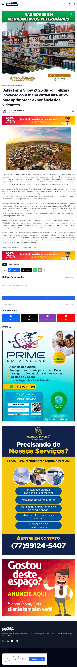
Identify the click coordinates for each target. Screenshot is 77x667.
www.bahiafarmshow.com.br (13, 235)
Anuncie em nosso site (57, 656)
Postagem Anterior (10, 304)
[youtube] (12, 641)
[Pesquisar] (74, 4)
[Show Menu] (3, 4)
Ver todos (69, 277)
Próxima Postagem (67, 304)
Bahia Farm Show (18, 85)
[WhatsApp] (35, 270)
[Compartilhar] (73, 111)
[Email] (40, 270)
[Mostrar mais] (44, 270)
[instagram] (17, 641)
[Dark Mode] (70, 4)
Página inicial (6, 85)
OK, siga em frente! (37, 659)
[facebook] (3, 641)
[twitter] (8, 641)
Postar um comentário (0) (38, 298)
